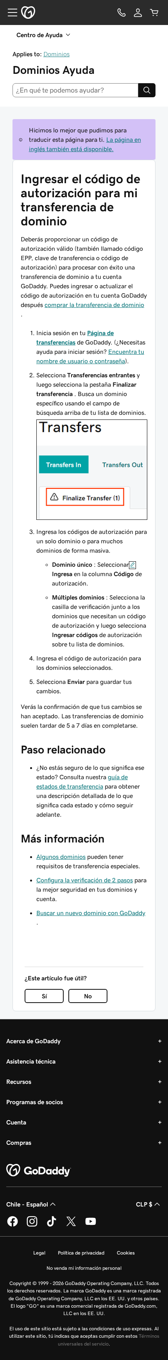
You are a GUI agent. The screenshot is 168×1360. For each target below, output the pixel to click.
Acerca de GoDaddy (33, 1041)
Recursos (18, 1081)
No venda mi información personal (84, 1268)
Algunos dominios (61, 856)
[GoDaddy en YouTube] (90, 1225)
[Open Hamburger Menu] (9, 12)
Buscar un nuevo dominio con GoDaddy (90, 913)
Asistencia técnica (30, 1061)
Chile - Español (27, 1204)
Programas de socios (34, 1102)
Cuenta (16, 1122)
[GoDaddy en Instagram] (32, 1225)
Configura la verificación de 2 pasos (84, 880)
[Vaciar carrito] (154, 12)
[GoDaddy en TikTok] (51, 1225)
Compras (18, 1142)
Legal (39, 1252)
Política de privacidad (81, 1252)
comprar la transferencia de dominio (94, 305)
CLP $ (144, 1204)
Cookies (126, 1252)
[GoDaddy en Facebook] (12, 1225)
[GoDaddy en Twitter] (71, 1225)
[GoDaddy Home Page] (38, 1170)
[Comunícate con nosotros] (121, 12)
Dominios (56, 54)
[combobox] (75, 90)
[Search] (146, 90)
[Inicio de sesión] (137, 12)
